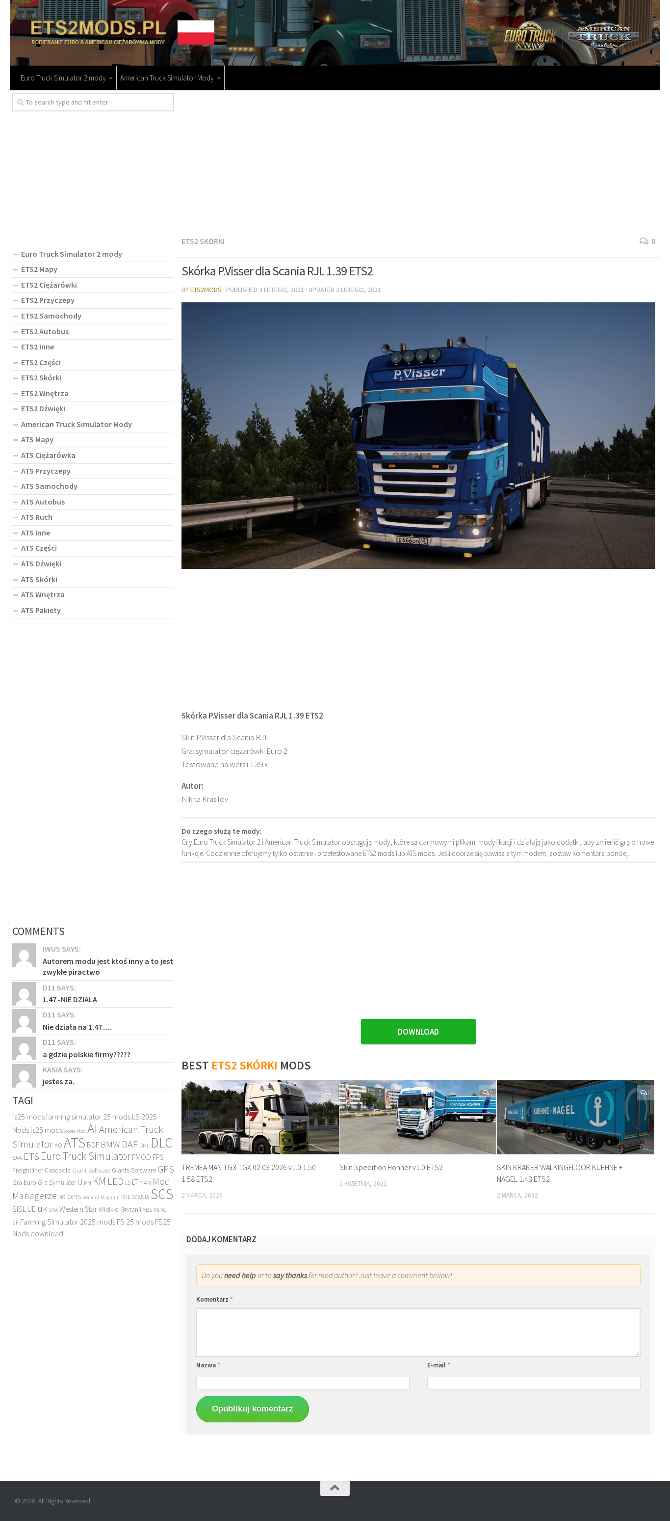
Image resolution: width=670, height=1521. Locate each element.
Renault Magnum (101, 1197)
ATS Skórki (39, 579)
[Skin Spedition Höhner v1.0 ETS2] (418, 1117)
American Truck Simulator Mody (167, 77)
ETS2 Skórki (203, 241)
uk (42, 1208)
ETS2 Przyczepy (48, 300)
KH (87, 1182)
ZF (15, 1222)
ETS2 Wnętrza (45, 393)
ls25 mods (46, 1130)
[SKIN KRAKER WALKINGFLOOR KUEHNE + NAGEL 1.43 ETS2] (575, 1117)
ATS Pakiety (41, 610)
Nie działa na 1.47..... (77, 1027)
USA (53, 1210)
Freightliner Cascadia (41, 1170)
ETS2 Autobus (45, 331)
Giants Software (134, 1170)
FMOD (141, 1157)
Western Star (78, 1209)
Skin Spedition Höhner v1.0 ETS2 (391, 1167)
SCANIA (140, 1197)
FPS (158, 1157)
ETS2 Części (41, 362)
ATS (74, 1142)
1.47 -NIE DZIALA (70, 999)
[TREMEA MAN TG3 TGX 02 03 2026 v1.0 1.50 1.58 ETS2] (260, 1117)
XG (164, 1209)
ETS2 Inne (37, 346)
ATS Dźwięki (41, 563)
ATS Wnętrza (43, 594)
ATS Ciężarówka (48, 455)
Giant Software (91, 1170)
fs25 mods (28, 1116)
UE (31, 1209)
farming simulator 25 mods (88, 1116)
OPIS (74, 1196)
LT (135, 1182)
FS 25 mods (135, 1222)
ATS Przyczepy (46, 471)
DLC (162, 1142)
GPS (165, 1169)
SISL (19, 1209)
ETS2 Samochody (51, 315)
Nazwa (208, 1365)
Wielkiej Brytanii (120, 1209)
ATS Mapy (37, 439)
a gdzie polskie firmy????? (86, 1054)
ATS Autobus (43, 502)
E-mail (438, 1365)
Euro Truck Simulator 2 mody (63, 77)
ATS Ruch (36, 517)
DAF (130, 1144)
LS (127, 1182)
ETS (31, 1156)
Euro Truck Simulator (85, 1156)
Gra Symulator (57, 1182)
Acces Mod (75, 1131)
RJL (125, 1196)
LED (115, 1181)
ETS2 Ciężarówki (49, 285)
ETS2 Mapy (39, 269)
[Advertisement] (418, 161)
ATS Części (39, 548)
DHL (144, 1145)
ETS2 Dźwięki (43, 408)
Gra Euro (24, 1182)
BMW (110, 1144)
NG (62, 1197)
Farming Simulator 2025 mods (67, 1222)
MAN (145, 1182)
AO (58, 1145)
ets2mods (206, 289)
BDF (93, 1144)
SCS (162, 1194)
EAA (17, 1157)
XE (156, 1209)
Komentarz (214, 1299)
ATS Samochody (49, 486)
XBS (147, 1209)
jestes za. (59, 1081)
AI (92, 1128)
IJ (79, 1182)
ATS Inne (35, 532)
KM (99, 1181)
